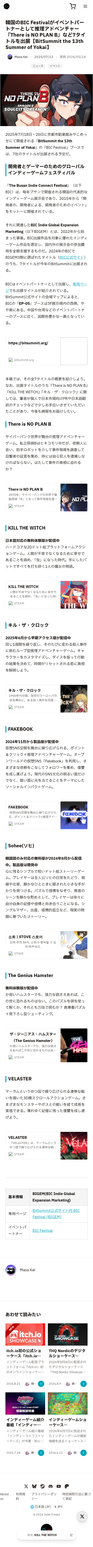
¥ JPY (58, 1507)
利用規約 (20, 1496)
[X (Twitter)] (26, 1486)
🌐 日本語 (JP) (40, 1507)
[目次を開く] (71, 1535)
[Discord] (50, 1486)
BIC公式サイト (72, 257)
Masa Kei (27, 1270)
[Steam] (42, 1486)
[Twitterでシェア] (82, 1516)
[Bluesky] (34, 1486)
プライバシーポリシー (44, 1496)
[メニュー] (85, 6)
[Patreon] (67, 1486)
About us (4, 1496)
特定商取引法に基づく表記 (76, 1496)
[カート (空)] (73, 6)
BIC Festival (43, 1230)
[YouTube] (58, 1486)
